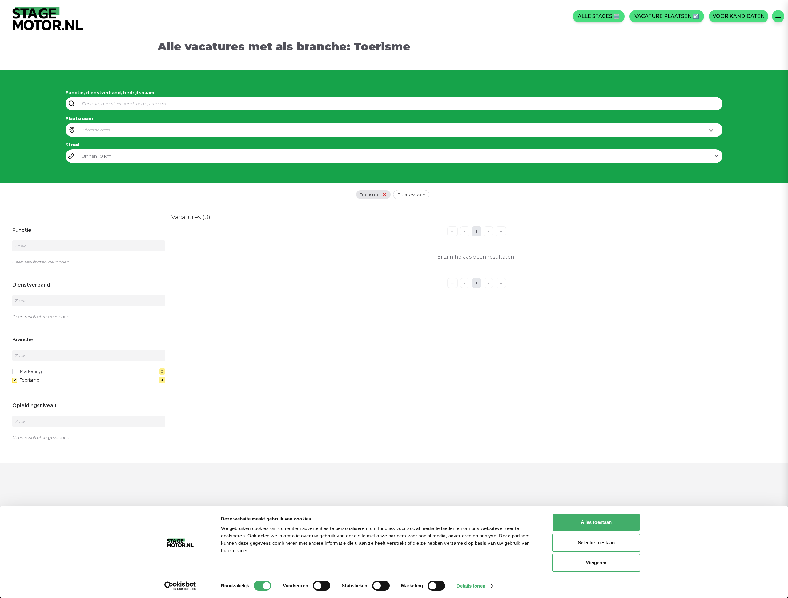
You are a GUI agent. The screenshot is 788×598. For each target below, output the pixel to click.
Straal (72, 145)
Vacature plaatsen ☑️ (666, 16)
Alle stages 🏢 (599, 16)
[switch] (321, 586)
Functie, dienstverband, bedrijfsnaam (110, 92)
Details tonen (470, 585)
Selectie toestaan (596, 542)
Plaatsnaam (79, 118)
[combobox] (398, 129)
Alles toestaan (596, 522)
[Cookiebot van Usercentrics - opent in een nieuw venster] (180, 586)
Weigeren (596, 562)
